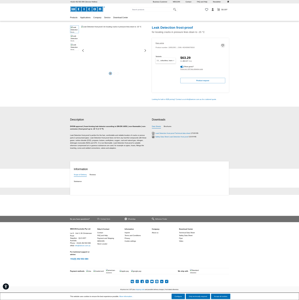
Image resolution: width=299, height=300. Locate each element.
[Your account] (213, 9)
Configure (178, 296)
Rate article (160, 43)
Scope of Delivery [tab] (80, 175)
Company (155, 229)
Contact (188, 2)
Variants (159, 56)
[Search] (175, 9)
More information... (126, 296)
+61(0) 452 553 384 (79, 259)
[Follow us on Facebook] (143, 281)
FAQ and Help (202, 2)
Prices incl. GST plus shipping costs (191, 69)
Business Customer (160, 2)
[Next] (145, 50)
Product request (202, 80)
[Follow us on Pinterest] (157, 281)
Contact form (105, 219)
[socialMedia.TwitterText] (147, 281)
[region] (109, 51)
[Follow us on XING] (166, 281)
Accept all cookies (220, 296)
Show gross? (189, 66)
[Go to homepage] (87, 9)
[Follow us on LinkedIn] (162, 281)
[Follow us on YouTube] (152, 281)
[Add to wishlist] (223, 45)
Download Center (186, 229)
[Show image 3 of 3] (118, 73)
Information (129, 229)
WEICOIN (176, 2)
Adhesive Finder (161, 219)
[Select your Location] (228, 1)
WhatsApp (131, 219)
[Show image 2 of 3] (114, 73)
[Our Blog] (133, 281)
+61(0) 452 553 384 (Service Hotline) (83, 2)
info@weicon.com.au (194, 99)
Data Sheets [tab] (156, 126)
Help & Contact (103, 229)
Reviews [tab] (93, 175)
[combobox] (151, 9)
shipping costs (140, 289)
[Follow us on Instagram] (138, 281)
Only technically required (198, 296)
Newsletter (217, 2)
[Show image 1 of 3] (110, 73)
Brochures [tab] (167, 126)
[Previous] (83, 50)
